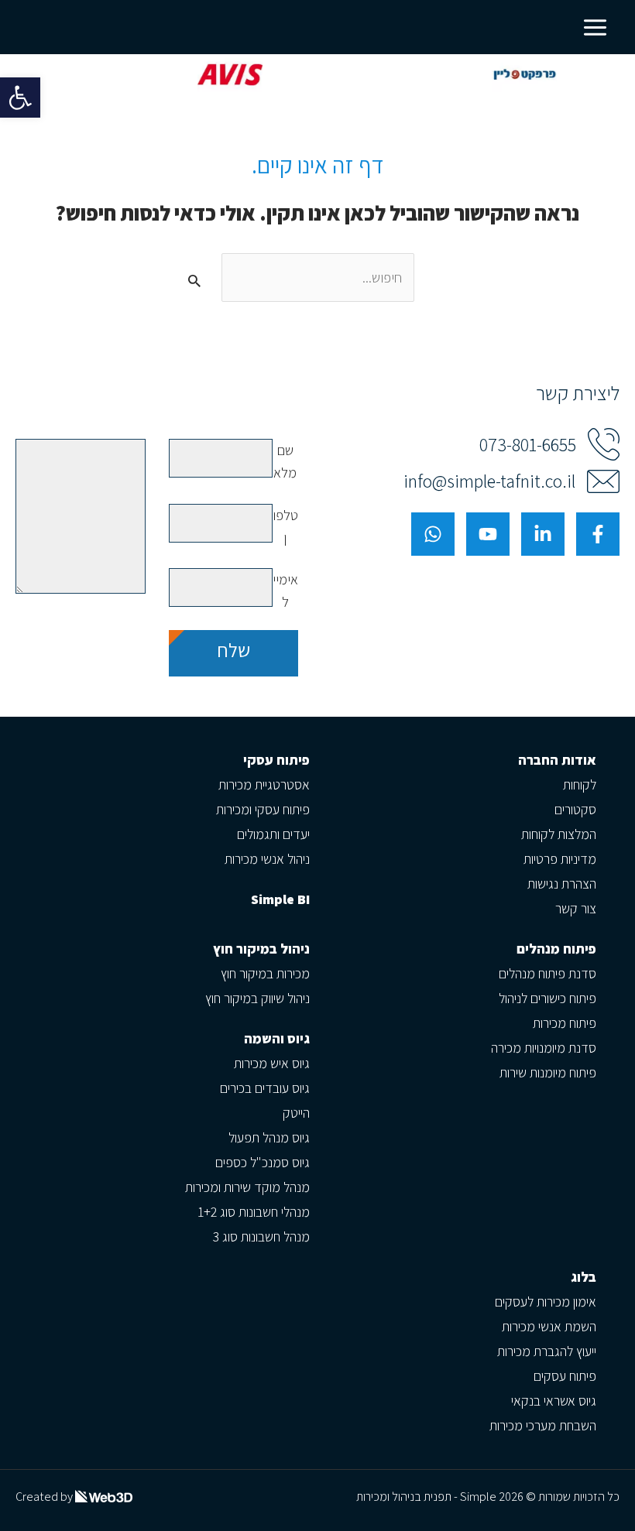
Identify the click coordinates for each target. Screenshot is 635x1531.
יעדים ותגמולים (273, 834)
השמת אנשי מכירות (549, 1326)
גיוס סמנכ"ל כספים (262, 1162)
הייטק (296, 1113)
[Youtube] (488, 534)
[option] (316, 74)
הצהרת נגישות (561, 883)
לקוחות (579, 784)
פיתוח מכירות (564, 1023)
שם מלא (285, 460)
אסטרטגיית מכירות (264, 784)
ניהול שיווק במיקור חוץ (257, 998)
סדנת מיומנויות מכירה (543, 1048)
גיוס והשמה (277, 1038)
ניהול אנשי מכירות (267, 859)
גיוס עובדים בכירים (265, 1088)
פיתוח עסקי (276, 760)
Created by (45, 1496)
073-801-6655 (527, 444)
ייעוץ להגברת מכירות (546, 1351)
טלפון (285, 525)
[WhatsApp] (433, 534)
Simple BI (280, 899)
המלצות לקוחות (558, 834)
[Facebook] (598, 534)
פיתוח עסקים (565, 1376)
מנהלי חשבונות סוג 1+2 (253, 1212)
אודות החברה (557, 760)
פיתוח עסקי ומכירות (263, 809)
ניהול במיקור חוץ (261, 948)
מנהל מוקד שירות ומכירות (247, 1187)
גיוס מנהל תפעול (269, 1137)
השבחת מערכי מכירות (542, 1425)
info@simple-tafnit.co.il (489, 481)
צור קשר (575, 908)
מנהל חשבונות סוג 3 (261, 1236)
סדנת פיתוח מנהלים (547, 973)
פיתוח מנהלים (556, 948)
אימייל (285, 590)
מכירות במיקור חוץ (265, 973)
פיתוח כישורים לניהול (547, 998)
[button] (20, 97)
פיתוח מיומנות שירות (547, 1072)
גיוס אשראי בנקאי (553, 1400)
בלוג (583, 1277)
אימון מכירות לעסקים (545, 1301)
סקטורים (575, 809)
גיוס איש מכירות (272, 1063)
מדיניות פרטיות (559, 859)
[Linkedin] (543, 534)
